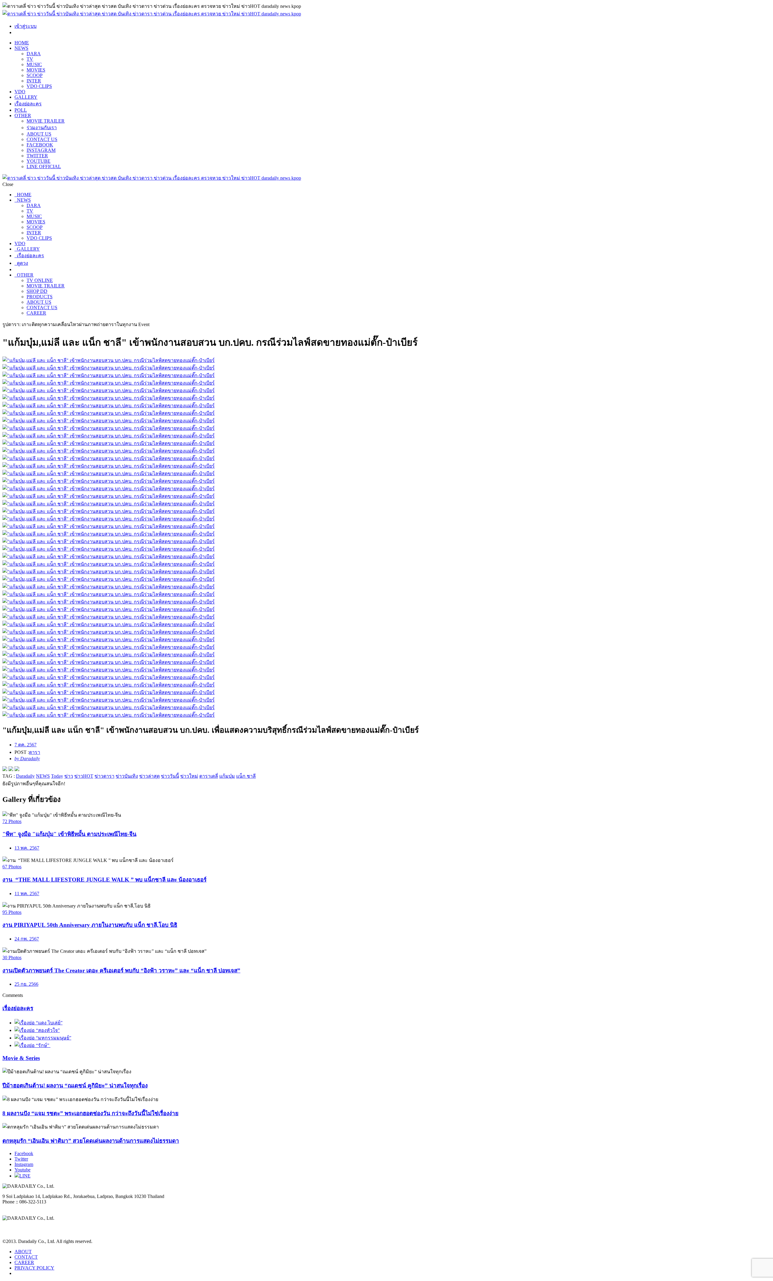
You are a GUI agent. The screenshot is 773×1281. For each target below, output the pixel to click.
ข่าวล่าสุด (149, 776)
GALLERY (25, 97)
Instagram (23, 1164)
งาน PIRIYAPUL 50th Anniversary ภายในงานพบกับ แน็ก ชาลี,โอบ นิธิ (89, 925)
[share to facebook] (4, 769)
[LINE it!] (16, 769)
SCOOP (35, 75)
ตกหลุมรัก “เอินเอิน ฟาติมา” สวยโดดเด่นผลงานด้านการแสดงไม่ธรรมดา (90, 1141)
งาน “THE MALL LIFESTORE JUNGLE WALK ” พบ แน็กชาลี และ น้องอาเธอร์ (104, 879)
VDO (19, 91)
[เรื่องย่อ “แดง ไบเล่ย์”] (38, 1022)
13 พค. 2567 (26, 847)
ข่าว (68, 776)
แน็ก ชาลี (246, 776)
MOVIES (36, 69)
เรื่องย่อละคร (28, 103)
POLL (20, 110)
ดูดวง (21, 263)
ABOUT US (39, 133)
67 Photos (11, 866)
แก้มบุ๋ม (227, 776)
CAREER (36, 312)
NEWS (21, 48)
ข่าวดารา (104, 776)
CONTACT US (42, 139)
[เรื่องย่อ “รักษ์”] (32, 1045)
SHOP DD (37, 291)
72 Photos (11, 821)
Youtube (22, 1169)
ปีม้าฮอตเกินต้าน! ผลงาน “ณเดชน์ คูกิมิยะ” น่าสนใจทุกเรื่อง (75, 1085)
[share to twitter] (10, 769)
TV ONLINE (40, 280)
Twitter (21, 1158)
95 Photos (11, 912)
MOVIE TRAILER (46, 120)
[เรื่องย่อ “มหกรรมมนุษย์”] (42, 1037)
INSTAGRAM (41, 150)
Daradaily (25, 776)
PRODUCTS (40, 296)
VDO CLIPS (39, 86)
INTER (34, 80)
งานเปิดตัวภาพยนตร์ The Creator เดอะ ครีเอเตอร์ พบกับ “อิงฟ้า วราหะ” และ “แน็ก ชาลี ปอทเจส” (121, 970)
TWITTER (37, 155)
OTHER (22, 115)
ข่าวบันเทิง (127, 776)
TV (30, 59)
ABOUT (23, 1251)
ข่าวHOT (83, 776)
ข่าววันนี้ (170, 776)
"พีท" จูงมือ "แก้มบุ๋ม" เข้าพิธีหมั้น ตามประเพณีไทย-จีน (69, 834)
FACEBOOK (40, 144)
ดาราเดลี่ (208, 776)
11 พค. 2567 (26, 893)
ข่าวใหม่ (189, 776)
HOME (21, 42)
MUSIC (34, 64)
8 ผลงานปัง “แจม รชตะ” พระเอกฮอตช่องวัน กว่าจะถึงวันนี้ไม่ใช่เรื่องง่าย (90, 1113)
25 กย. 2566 (26, 984)
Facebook (23, 1153)
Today (57, 776)
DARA (34, 53)
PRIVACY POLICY (34, 1267)
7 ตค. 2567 (25, 744)
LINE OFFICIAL (44, 166)
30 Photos (11, 957)
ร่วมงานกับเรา (42, 127)
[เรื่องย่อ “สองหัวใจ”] (37, 1030)
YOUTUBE (38, 161)
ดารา (34, 752)
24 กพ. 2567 (26, 938)
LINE (24, 1175)
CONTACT (26, 1257)
